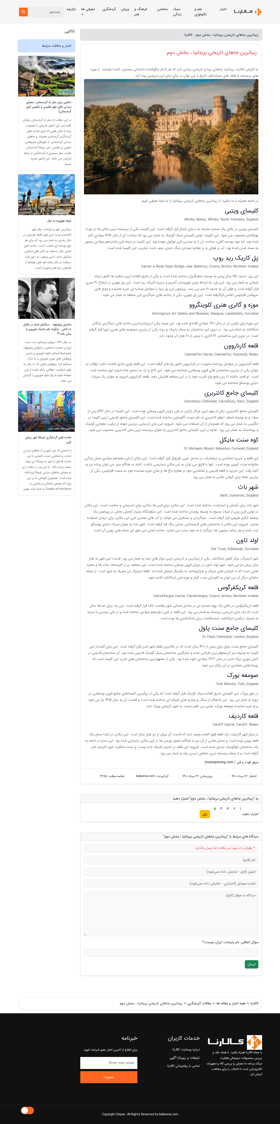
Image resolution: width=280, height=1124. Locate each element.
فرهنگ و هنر (140, 11)
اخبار (223, 9)
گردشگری (109, 9)
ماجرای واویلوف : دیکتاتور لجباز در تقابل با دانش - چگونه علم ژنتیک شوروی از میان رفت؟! (47, 329)
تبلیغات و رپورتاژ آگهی (185, 1057)
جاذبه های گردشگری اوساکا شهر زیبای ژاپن (48, 439)
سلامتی (162, 9)
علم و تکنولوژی (200, 11)
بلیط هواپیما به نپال (59, 221)
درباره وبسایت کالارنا (186, 1049)
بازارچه (71, 9)
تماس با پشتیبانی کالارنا (183, 1066)
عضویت (108, 1077)
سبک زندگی (177, 11)
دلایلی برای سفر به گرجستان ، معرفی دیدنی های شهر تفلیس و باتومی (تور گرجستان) (48, 107)
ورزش (125, 9)
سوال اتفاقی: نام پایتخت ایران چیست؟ (230, 942)
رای (205, 814)
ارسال (252, 964)
